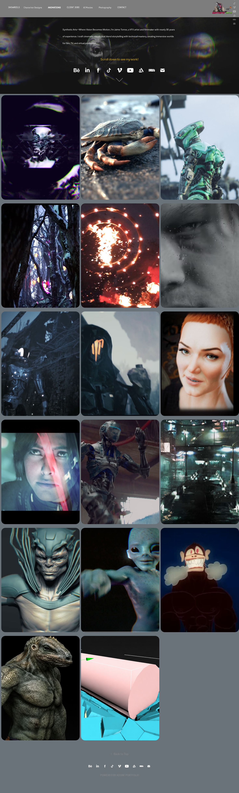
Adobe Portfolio (128, 775)
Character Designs (33, 7)
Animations (54, 7)
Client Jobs (73, 7)
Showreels (14, 7)
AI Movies (88, 7)
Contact (121, 7)
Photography (105, 7)
